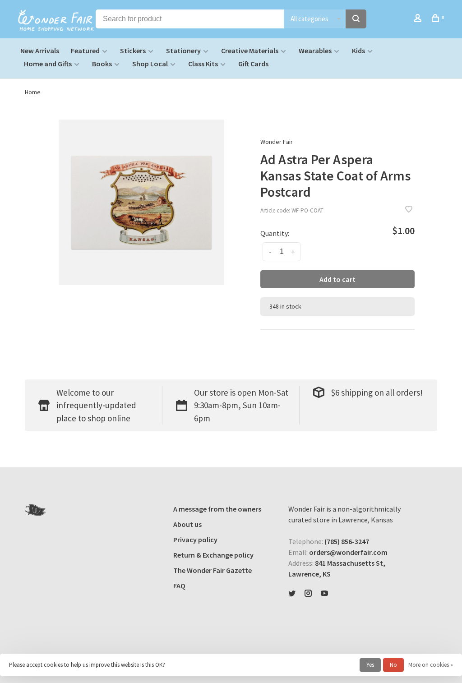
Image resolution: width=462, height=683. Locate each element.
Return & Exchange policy (213, 554)
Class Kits (203, 63)
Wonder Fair (276, 142)
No (393, 665)
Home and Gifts (48, 63)
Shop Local (150, 63)
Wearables (315, 50)
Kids (358, 50)
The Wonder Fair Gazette (212, 570)
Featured (85, 50)
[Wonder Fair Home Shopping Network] (35, 510)
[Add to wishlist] (408, 209)
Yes (370, 665)
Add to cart (337, 279)
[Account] (419, 19)
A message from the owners (217, 508)
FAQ (179, 585)
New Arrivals (39, 50)
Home (33, 92)
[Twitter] (292, 593)
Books (102, 63)
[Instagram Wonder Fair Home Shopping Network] (308, 593)
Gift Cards (253, 63)
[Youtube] (324, 593)
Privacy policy (195, 539)
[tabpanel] (141, 202)
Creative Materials (249, 50)
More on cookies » (430, 665)
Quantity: (274, 233)
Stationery (183, 50)
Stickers (133, 50)
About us (187, 524)
